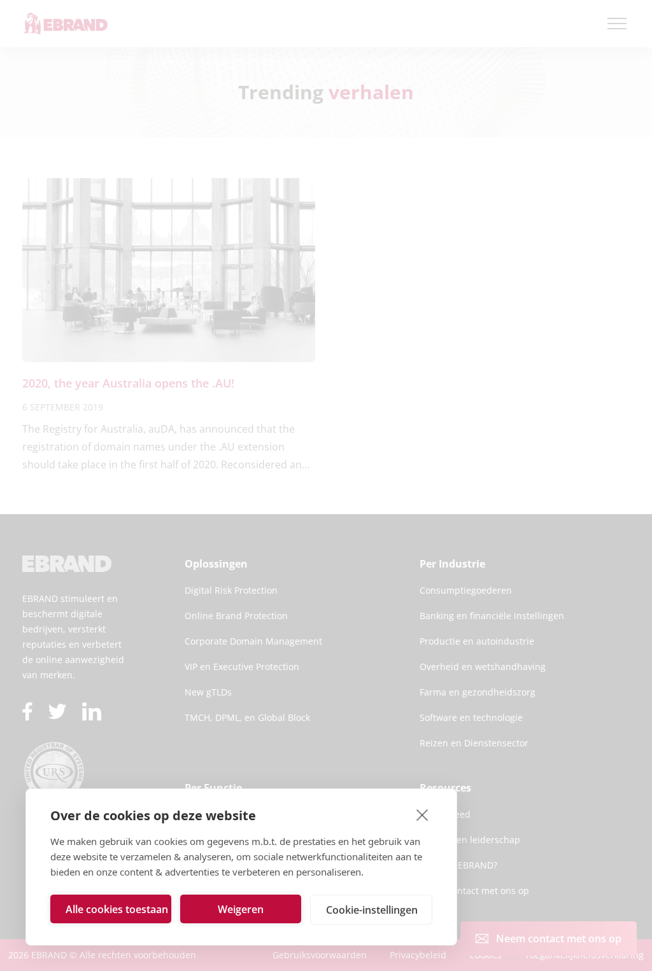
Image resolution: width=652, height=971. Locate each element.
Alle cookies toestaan (117, 909)
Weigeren (241, 909)
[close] (422, 814)
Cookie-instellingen (372, 910)
